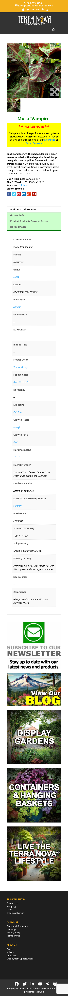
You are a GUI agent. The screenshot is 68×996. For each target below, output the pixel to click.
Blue (15, 382)
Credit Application (15, 912)
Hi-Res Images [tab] (18, 226)
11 (18, 457)
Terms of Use (13, 935)
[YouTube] (37, 9)
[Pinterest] (43, 9)
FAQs (9, 909)
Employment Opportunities (20, 958)
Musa (16, 276)
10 (14, 457)
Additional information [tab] (23, 209)
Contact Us (12, 903)
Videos (10, 952)
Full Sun (23, 185)
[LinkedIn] (33, 9)
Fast (15, 442)
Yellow (16, 367)
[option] (34, 70)
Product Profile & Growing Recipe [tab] (29, 221)
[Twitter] (28, 9)
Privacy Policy (13, 932)
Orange (25, 367)
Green (22, 382)
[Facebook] (23, 9)
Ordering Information (17, 926)
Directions (12, 955)
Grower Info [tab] (17, 215)
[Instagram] (47, 9)
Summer (17, 505)
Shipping (11, 906)
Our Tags (11, 929)
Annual (17, 306)
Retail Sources (34, 143)
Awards (10, 949)
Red (28, 382)
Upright (17, 427)
